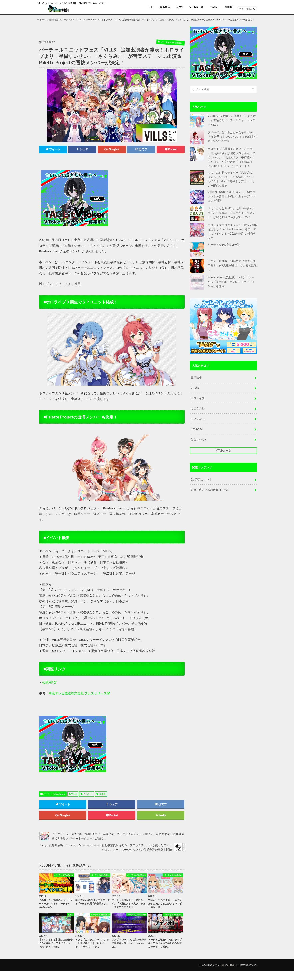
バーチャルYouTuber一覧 (224, 244)
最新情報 (165, 7)
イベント (88, 793)
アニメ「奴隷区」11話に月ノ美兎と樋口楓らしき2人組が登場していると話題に (232, 265)
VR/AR (195, 388)
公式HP (47, 682)
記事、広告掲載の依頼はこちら (210, 489)
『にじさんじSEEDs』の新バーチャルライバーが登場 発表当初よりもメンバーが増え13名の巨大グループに (231, 213)
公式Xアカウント (201, 479)
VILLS (74, 793)
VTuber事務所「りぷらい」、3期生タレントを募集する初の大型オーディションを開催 (231, 196)
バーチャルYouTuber (54, 793)
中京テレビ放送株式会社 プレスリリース (78, 693)
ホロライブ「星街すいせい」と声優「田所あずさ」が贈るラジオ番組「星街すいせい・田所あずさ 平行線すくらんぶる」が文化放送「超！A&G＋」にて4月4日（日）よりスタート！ (232, 157)
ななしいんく (199, 439)
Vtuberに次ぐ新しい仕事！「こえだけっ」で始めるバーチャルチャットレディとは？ (232, 120)
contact (214, 7)
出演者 (102, 793)
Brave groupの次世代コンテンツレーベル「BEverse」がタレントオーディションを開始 (231, 282)
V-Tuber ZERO (226, 964)
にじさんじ (198, 408)
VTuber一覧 (196, 7)
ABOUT (229, 7)
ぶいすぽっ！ (199, 418)
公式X (179, 7)
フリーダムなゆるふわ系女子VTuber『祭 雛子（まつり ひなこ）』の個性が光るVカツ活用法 (232, 137)
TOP (150, 7)
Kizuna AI (197, 429)
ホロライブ (198, 398)
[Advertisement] (147, 198)
